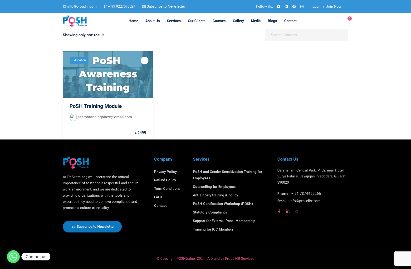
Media (256, 21)
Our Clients (197, 21)
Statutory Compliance (210, 212)
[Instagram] (301, 6)
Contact (290, 21)
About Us (152, 21)
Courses (219, 21)
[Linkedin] (286, 6)
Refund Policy (165, 180)
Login (317, 6)
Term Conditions (167, 188)
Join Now (333, 6)
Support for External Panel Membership (224, 221)
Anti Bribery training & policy (215, 195)
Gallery (238, 21)
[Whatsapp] (13, 256)
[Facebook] (294, 6)
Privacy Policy (165, 172)
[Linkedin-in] (288, 211)
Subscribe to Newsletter (96, 226)
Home (133, 21)
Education (79, 60)
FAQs (158, 197)
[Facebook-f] (279, 211)
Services (174, 21)
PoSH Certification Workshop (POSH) (223, 204)
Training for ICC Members (213, 229)
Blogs (272, 21)
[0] (346, 21)
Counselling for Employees (214, 187)
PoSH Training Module (95, 106)
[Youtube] (278, 6)
